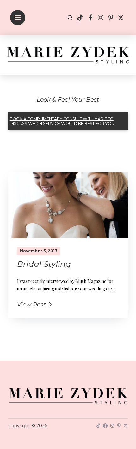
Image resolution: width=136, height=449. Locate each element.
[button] (17, 17)
